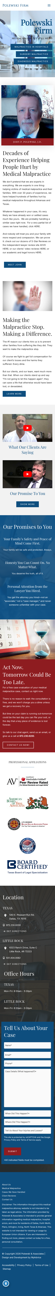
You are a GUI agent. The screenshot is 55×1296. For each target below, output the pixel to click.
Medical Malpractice (11, 1188)
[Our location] (51, 1292)
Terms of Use (41, 1265)
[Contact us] (44, 1292)
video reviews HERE (35, 248)
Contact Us (7, 1199)
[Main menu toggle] (49, 5)
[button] (31, 47)
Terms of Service (28, 1140)
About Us (6, 1184)
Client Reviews (9, 1196)
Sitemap (6, 1269)
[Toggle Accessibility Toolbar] (6, 1283)
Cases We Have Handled (13, 1192)
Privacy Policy (10, 1140)
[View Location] (6, 915)
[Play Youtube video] (27, 428)
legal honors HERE (31, 252)
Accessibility (8, 1265)
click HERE (34, 226)
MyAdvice (36, 1257)
